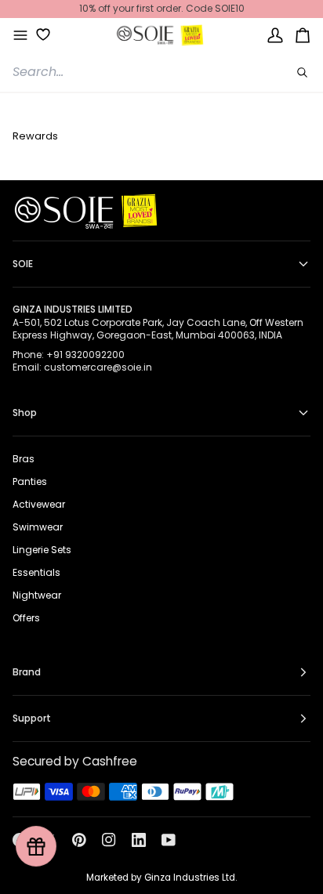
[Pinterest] (79, 840)
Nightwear (37, 595)
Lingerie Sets (42, 549)
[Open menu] (20, 35)
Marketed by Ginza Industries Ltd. (161, 877)
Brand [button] (27, 672)
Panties (30, 481)
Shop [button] (25, 412)
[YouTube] (169, 840)
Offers (26, 617)
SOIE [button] (23, 263)
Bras (23, 458)
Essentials (36, 572)
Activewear (39, 504)
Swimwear (38, 527)
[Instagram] (109, 840)
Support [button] (32, 718)
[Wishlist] (37, 34)
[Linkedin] (139, 840)
